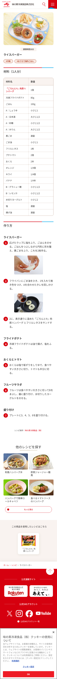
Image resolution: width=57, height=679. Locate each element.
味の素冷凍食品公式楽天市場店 (16, 588)
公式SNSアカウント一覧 (30, 621)
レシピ (14, 565)
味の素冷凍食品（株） (34, 430)
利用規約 (15, 660)
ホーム (6, 565)
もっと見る (28, 509)
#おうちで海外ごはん (25, 61)
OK (28, 674)
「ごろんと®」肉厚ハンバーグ (16, 90)
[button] (43, 4)
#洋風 (8, 61)
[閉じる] (53, 632)
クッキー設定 (28, 666)
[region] (28, 653)
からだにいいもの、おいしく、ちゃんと (41, 588)
